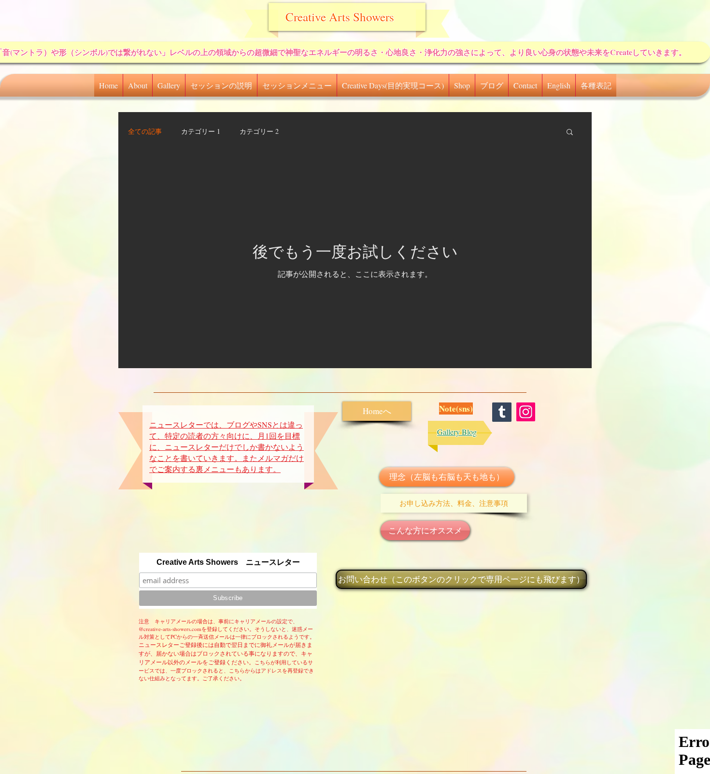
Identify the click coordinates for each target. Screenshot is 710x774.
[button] (137, 85)
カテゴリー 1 (200, 131)
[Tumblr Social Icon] (501, 412)
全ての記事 (145, 131)
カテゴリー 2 (259, 131)
